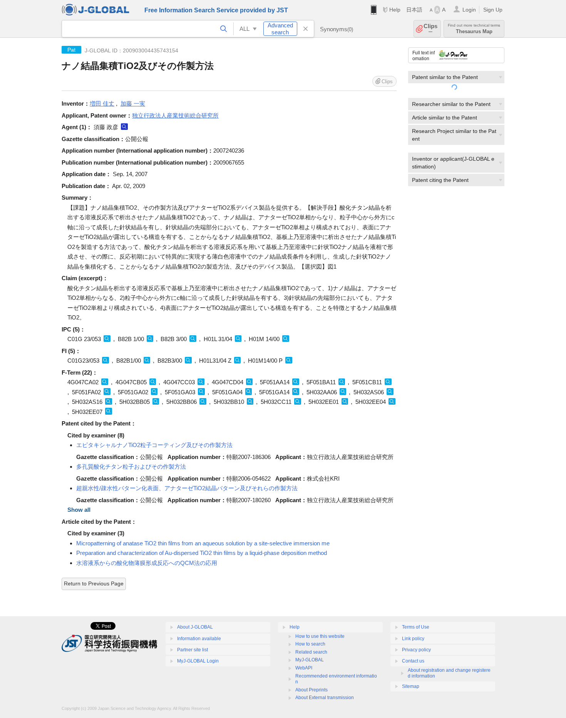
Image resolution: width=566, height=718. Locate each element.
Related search (311, 652)
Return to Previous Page (94, 583)
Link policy (413, 638)
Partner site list (192, 649)
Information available (199, 638)
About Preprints (311, 690)
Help (394, 10)
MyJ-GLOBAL (309, 660)
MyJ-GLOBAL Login (198, 661)
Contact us (413, 661)
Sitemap (410, 686)
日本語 (414, 10)
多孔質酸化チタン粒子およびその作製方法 (131, 466)
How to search (310, 644)
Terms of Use (415, 627)
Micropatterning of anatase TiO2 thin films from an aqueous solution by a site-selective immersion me (203, 543)
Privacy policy (416, 649)
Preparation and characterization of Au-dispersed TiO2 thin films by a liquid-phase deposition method (201, 553)
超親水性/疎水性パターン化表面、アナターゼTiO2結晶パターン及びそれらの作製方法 (187, 488)
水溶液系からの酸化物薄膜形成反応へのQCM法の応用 (146, 563)
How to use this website (320, 636)
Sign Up (492, 10)
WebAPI (303, 668)
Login (469, 10)
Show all (78, 509)
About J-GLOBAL (195, 627)
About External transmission (324, 697)
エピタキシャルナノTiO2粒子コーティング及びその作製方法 (154, 445)
